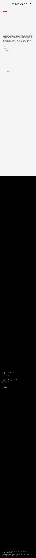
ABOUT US (16, 4)
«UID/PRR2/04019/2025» (24, 551)
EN (30, 3)
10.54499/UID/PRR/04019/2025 (16, 551)
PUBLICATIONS (22, 4)
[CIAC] (2, 1)
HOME (13, 4)
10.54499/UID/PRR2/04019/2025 (8, 552)
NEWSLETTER (23, 3)
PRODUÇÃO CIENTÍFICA (15, 3)
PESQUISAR (27, 3)
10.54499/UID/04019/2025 (18, 550)
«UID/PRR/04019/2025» (8, 551)
